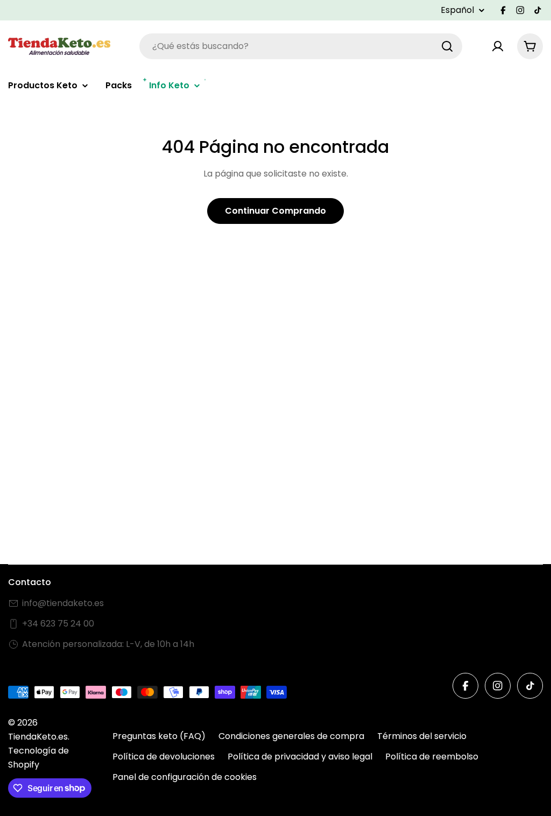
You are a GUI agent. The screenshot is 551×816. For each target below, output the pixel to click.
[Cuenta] (497, 46)
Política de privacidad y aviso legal (300, 756)
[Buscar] (447, 46)
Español (457, 10)
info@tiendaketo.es (63, 603)
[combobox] (300, 46)
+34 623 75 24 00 (58, 623)
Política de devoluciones (163, 756)
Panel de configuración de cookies (184, 777)
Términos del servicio (422, 736)
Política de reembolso (431, 756)
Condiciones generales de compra (291, 736)
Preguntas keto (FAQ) (159, 736)
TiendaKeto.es (38, 736)
